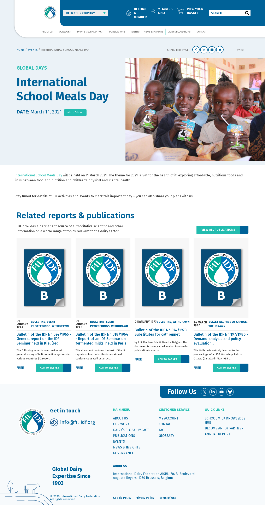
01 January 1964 (81, 324)
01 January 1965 (22, 324)
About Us (47, 31)
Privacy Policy (144, 498)
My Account (168, 418)
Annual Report (217, 434)
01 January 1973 (146, 321)
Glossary (166, 436)
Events (135, 31)
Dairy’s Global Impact (90, 31)
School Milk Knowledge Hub (225, 420)
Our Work (65, 31)
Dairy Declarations (179, 31)
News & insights (153, 31)
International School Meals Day (38, 175)
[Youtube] (221, 392)
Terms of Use (167, 498)
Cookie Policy (122, 498)
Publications (117, 31)
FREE (20, 367)
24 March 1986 (200, 324)
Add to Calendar (75, 112)
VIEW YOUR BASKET (195, 11)
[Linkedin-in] (213, 392)
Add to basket (49, 367)
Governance (123, 453)
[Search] (247, 13)
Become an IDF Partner (224, 428)
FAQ (161, 430)
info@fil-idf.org (77, 422)
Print (241, 49)
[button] (196, 49)
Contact (201, 31)
